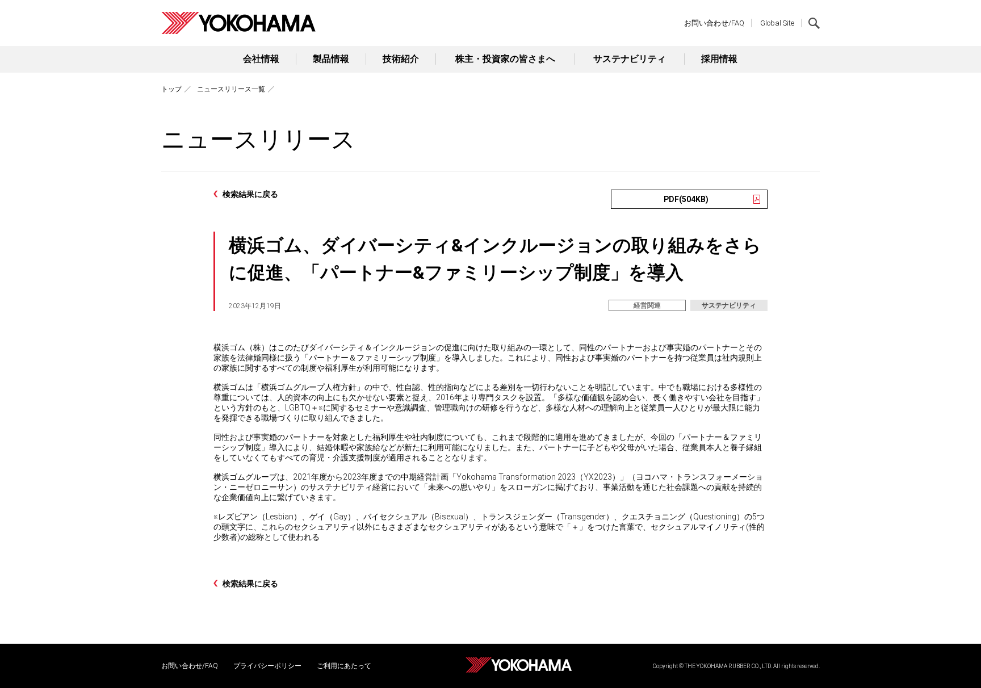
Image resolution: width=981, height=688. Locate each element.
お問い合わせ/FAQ (714, 23)
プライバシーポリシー (267, 666)
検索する (814, 23)
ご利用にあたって (344, 666)
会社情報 (261, 58)
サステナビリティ (629, 58)
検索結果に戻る (250, 194)
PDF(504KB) (686, 199)
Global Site (777, 23)
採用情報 (719, 58)
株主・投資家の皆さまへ (505, 58)
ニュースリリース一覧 (231, 89)
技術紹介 (401, 58)
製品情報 (331, 58)
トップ (171, 89)
